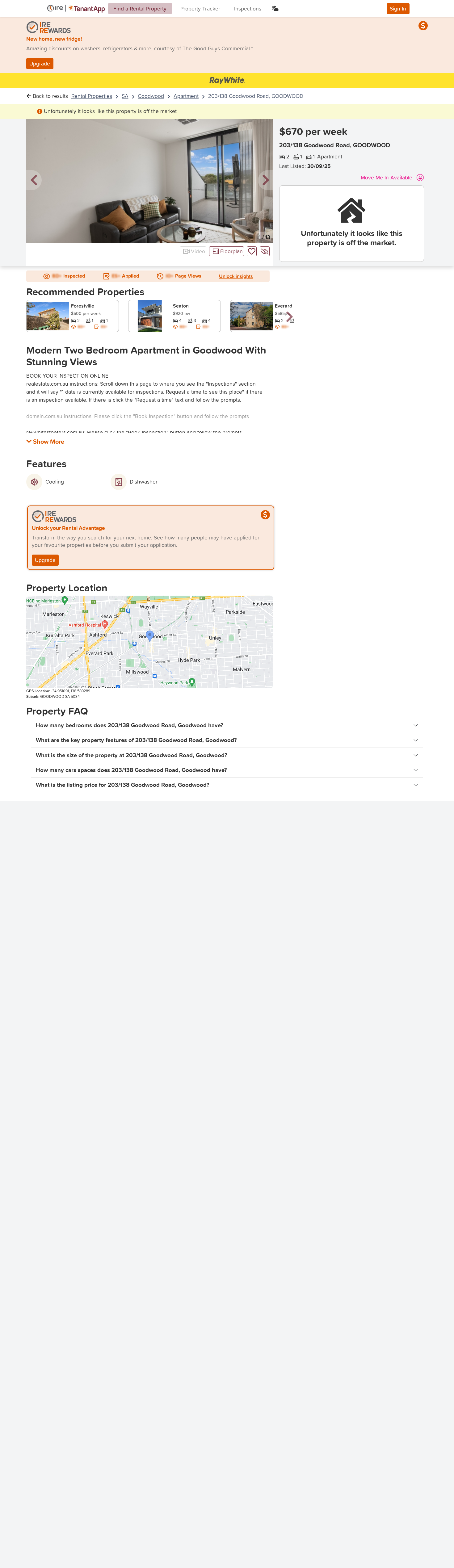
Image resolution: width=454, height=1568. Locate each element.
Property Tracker (200, 8)
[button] (34, 180)
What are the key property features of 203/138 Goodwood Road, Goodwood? (136, 740)
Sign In (398, 8)
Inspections (247, 8)
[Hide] (265, 251)
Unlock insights (236, 276)
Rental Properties (91, 96)
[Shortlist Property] (252, 251)
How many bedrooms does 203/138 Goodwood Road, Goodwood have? (129, 725)
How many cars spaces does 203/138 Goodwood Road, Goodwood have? (131, 770)
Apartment (186, 96)
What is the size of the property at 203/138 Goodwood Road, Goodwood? (131, 755)
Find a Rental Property (139, 8)
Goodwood (151, 96)
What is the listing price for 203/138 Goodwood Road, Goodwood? (122, 785)
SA (125, 96)
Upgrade (39, 63)
